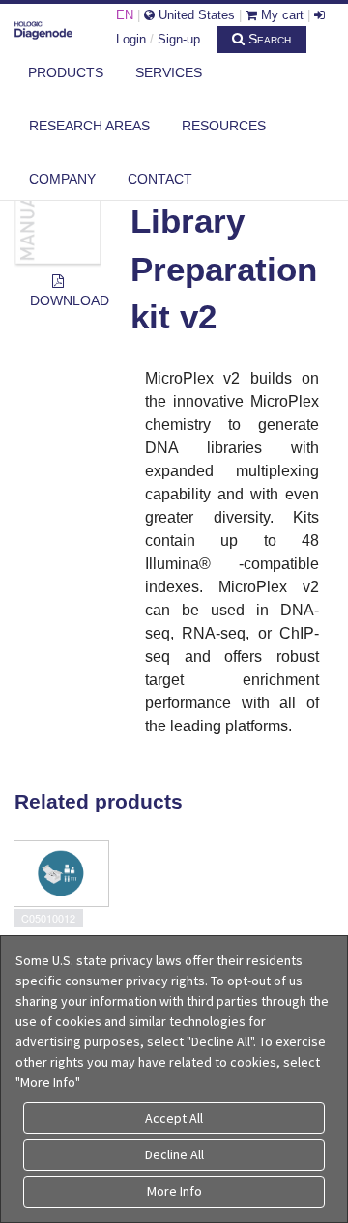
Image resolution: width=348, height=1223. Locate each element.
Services (168, 72)
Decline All (174, 1154)
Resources (224, 125)
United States (195, 15)
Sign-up (179, 39)
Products (65, 72)
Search (268, 38)
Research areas (89, 125)
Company (62, 178)
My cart (280, 15)
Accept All (174, 1117)
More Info (174, 1191)
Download (66, 300)
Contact (160, 178)
